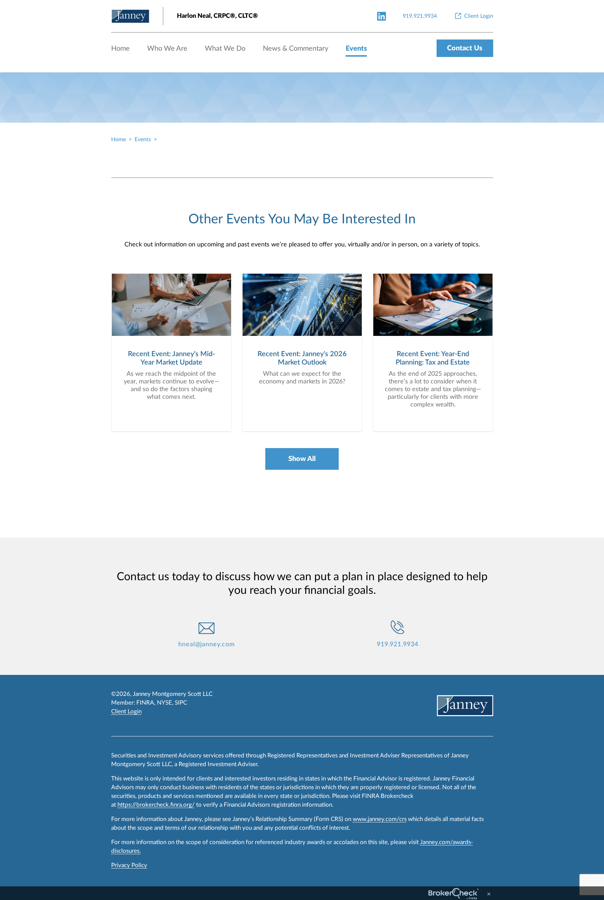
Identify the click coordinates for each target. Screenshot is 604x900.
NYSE (164, 703)
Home (120, 48)
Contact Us (464, 48)
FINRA (145, 703)
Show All (302, 458)
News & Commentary (295, 48)
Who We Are (167, 48)
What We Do (225, 48)
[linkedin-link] (381, 16)
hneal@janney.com (206, 644)
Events (356, 48)
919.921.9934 (397, 644)
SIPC (181, 703)
